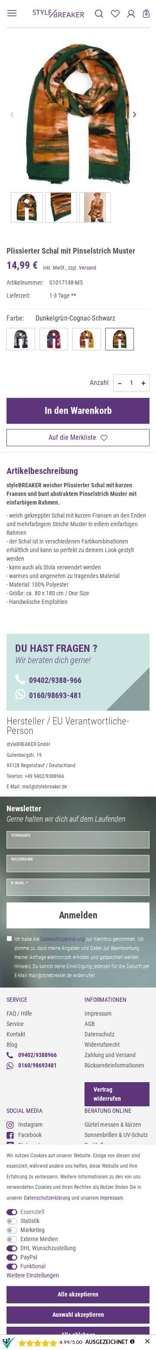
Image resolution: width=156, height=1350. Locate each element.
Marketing (32, 1229)
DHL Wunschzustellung (48, 1248)
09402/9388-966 (55, 680)
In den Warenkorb (78, 410)
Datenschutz (99, 1034)
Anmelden (78, 915)
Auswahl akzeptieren (78, 1314)
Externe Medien (39, 1239)
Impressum (98, 1013)
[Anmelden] (131, 14)
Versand (87, 268)
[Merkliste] (115, 14)
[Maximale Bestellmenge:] (143, 383)
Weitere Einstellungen (32, 1275)
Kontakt (15, 1034)
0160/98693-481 (55, 695)
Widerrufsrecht (102, 1044)
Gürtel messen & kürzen (112, 1124)
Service (15, 1023)
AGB (89, 1023)
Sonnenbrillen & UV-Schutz (116, 1134)
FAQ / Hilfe (19, 1013)
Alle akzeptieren (78, 1294)
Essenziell (32, 1211)
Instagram (30, 1124)
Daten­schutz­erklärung (47, 1198)
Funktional (33, 1266)
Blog (11, 1044)
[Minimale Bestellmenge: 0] (119, 383)
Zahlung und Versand (110, 1054)
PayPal (28, 1257)
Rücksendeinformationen (114, 1065)
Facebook (30, 1134)
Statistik (29, 1220)
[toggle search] (99, 14)
